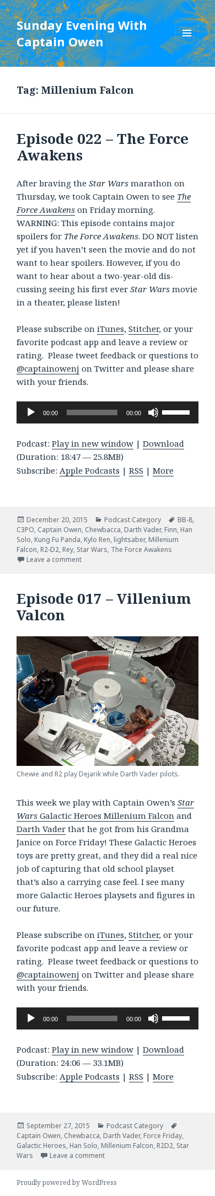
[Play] (30, 412)
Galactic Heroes (41, 1145)
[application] (107, 412)
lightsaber (129, 539)
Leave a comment (54, 559)
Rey (67, 549)
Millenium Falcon (127, 1145)
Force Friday (162, 1135)
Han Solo (83, 1145)
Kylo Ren (97, 539)
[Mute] (153, 412)
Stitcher (143, 328)
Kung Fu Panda (57, 539)
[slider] (177, 411)
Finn (170, 529)
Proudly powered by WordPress (67, 1182)
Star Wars (92, 549)
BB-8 (185, 519)
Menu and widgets (187, 44)
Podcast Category (132, 519)
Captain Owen (59, 529)
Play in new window (92, 443)
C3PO (25, 529)
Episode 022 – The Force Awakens (103, 146)
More (163, 470)
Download (163, 443)
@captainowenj (48, 368)
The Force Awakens (141, 549)
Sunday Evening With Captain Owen (82, 33)
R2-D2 (49, 549)
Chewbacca (103, 529)
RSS (136, 470)
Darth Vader (142, 529)
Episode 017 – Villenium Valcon (104, 606)
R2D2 (165, 1145)
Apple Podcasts (90, 470)
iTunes (110, 328)
